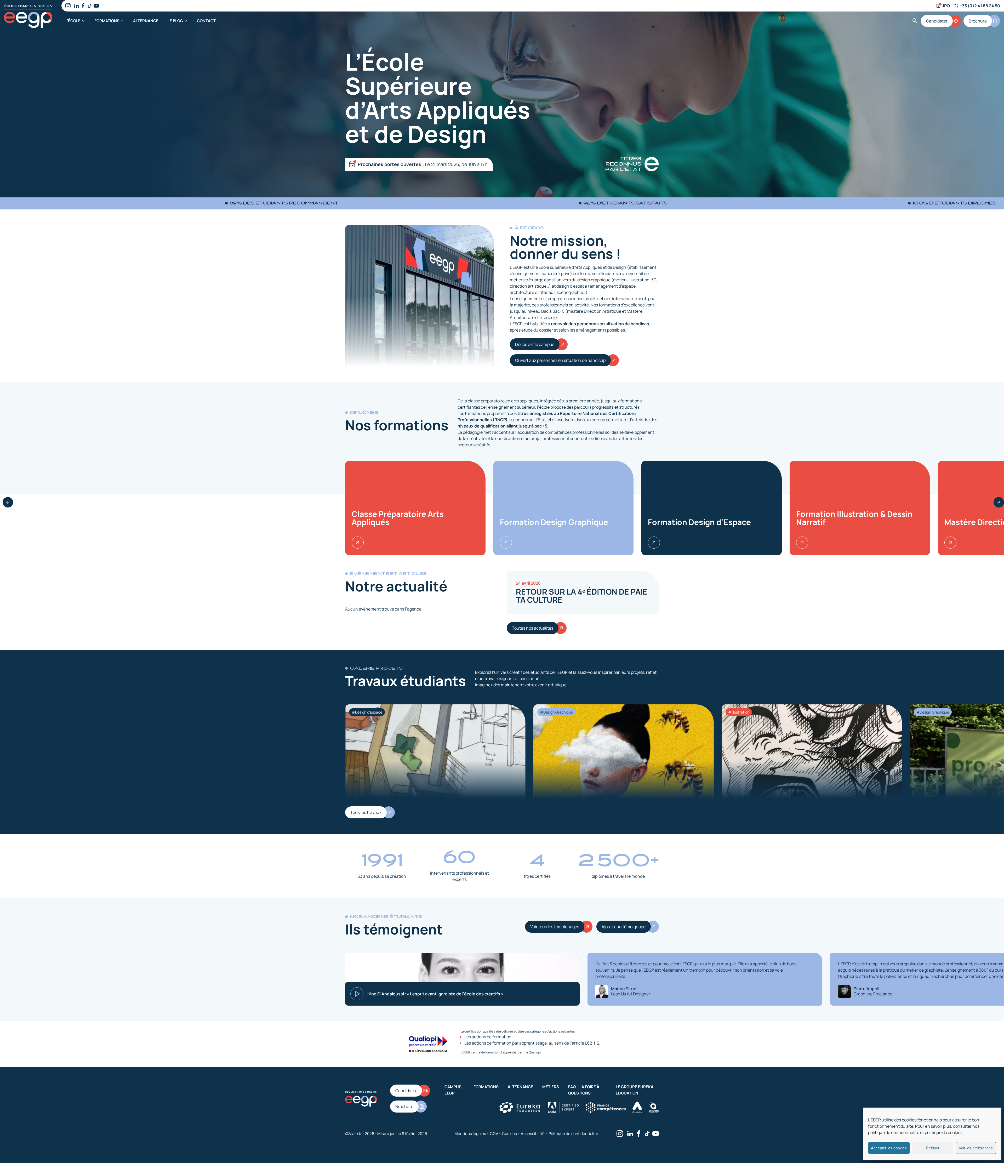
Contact (206, 21)
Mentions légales (470, 1133)
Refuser (932, 1148)
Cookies (509, 1133)
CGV (494, 1133)
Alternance (145, 21)
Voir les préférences (976, 1148)
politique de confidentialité (893, 1132)
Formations (106, 21)
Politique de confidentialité (573, 1133)
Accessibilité (533, 1133)
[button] (8, 502)
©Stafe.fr (353, 1133)
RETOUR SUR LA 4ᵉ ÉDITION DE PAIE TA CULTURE (581, 595)
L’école (73, 21)
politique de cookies (943, 1132)
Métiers (550, 1087)
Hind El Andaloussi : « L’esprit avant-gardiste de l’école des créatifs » (435, 994)
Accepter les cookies (889, 1148)
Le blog (175, 21)
